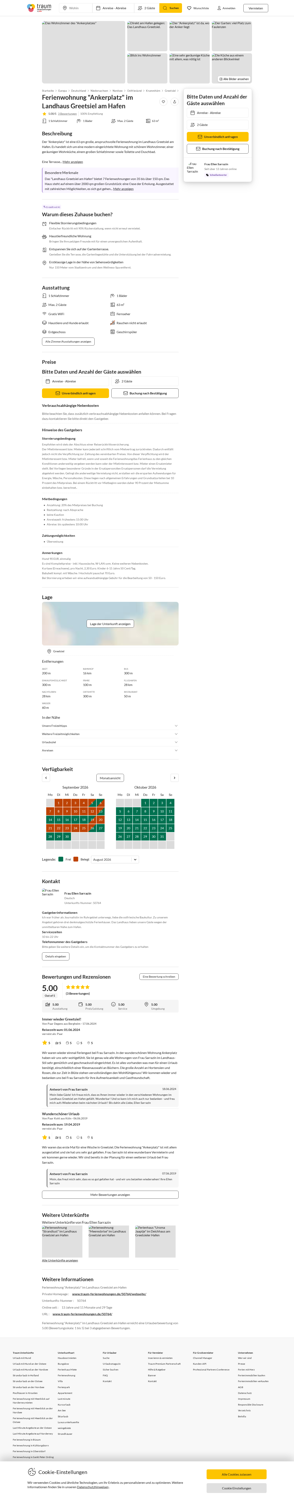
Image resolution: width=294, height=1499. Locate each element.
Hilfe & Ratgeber (157, 1369)
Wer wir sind (245, 1357)
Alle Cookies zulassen (236, 1474)
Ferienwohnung (66, 1375)
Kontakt (107, 1381)
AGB (240, 1387)
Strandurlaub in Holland (26, 1375)
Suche (106, 1357)
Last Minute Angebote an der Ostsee (32, 1427)
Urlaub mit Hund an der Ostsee (29, 1363)
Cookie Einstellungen (236, 1488)
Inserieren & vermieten (160, 1357)
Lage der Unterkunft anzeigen (110, 624)
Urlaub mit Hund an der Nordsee (30, 1369)
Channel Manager (202, 1357)
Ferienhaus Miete (67, 1369)
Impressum (244, 1398)
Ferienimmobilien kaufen (251, 1375)
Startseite (48, 90)
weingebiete (64, 1428)
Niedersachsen (99, 90)
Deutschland (78, 90)
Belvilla (242, 1416)
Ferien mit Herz (246, 1369)
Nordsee (118, 90)
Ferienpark (64, 1387)
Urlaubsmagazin (112, 1363)
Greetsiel (170, 90)
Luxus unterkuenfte (68, 1422)
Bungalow (63, 1363)
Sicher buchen (110, 1369)
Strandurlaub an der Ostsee (27, 1381)
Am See (62, 1410)
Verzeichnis (244, 1410)
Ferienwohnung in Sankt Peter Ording (33, 1457)
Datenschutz (245, 1392)
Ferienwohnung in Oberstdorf (29, 1451)
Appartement (65, 1392)
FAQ (105, 1375)
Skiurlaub (63, 1416)
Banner (152, 1375)
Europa (62, 90)
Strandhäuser (65, 1433)
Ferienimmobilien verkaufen (253, 1381)
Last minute (64, 1398)
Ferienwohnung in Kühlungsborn (31, 1445)
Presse (241, 1363)
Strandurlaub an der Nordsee (28, 1387)
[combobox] (93, 859)
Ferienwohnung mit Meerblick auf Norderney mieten (31, 1400)
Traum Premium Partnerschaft (164, 1363)
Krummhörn (153, 90)
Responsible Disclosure (250, 1404)
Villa (60, 1381)
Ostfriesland (134, 90)
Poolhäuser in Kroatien (25, 1392)
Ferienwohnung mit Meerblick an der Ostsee (33, 1420)
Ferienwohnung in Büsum (27, 1439)
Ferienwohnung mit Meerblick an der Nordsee (33, 1410)
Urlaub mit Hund (22, 1357)
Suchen (174, 8)
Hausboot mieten (67, 1357)
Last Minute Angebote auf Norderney (33, 1433)
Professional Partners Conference (211, 1369)
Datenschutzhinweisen (93, 1487)
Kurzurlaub (64, 1404)
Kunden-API (199, 1363)
